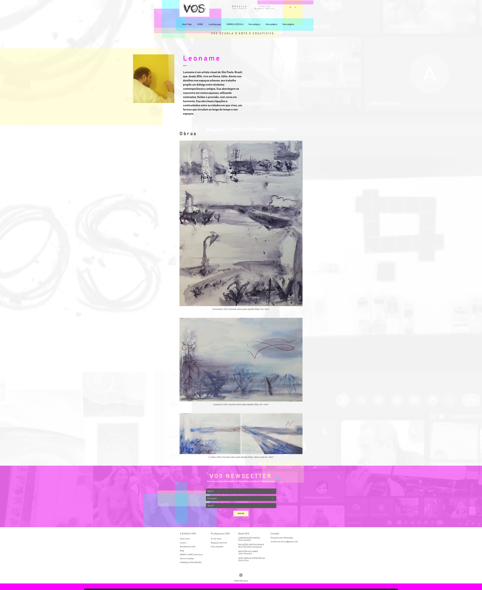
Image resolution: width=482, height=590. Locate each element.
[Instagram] (241, 575)
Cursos (183, 543)
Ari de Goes (216, 539)
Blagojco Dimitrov (219, 543)
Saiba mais (185, 539)
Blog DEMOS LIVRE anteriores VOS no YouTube (191, 555)
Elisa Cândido (217, 547)
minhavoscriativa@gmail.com (284, 542)
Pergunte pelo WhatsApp (282, 538)
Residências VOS (187, 547)
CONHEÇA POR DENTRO (191, 562)
